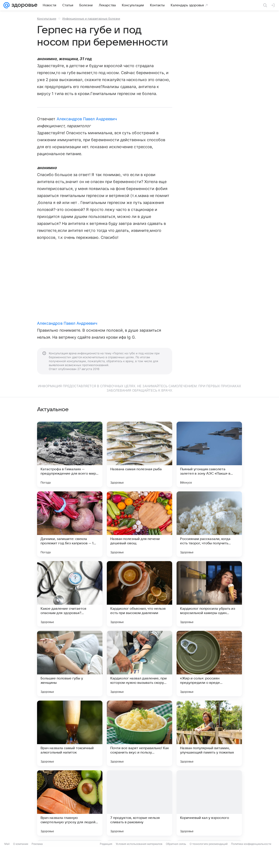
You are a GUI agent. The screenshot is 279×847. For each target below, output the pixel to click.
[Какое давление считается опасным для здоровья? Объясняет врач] (69, 593)
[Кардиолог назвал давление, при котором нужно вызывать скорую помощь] (139, 663)
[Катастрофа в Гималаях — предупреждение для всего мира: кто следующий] (69, 454)
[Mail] (6, 5)
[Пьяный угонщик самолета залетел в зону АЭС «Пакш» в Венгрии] (209, 454)
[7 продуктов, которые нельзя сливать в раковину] (139, 803)
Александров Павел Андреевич (87, 119)
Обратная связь (176, 843)
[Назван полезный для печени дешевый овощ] (139, 524)
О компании (20, 843)
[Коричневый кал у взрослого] (209, 803)
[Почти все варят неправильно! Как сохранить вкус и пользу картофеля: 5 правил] (139, 733)
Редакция (106, 843)
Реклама (37, 843)
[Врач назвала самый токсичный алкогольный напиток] (69, 733)
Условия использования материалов (139, 843)
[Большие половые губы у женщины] (69, 663)
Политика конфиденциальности (251, 843)
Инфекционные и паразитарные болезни (91, 18)
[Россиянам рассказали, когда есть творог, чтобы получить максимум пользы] (209, 524)
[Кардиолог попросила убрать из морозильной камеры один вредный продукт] (209, 593)
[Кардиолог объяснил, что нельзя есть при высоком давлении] (139, 593)
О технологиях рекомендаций (209, 843)
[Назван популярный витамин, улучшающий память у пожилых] (209, 733)
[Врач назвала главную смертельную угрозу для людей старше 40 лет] (69, 803)
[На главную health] (23, 5)
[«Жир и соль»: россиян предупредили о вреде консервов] (209, 663)
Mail (7, 843)
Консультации (46, 18)
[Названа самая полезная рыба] (139, 454)
